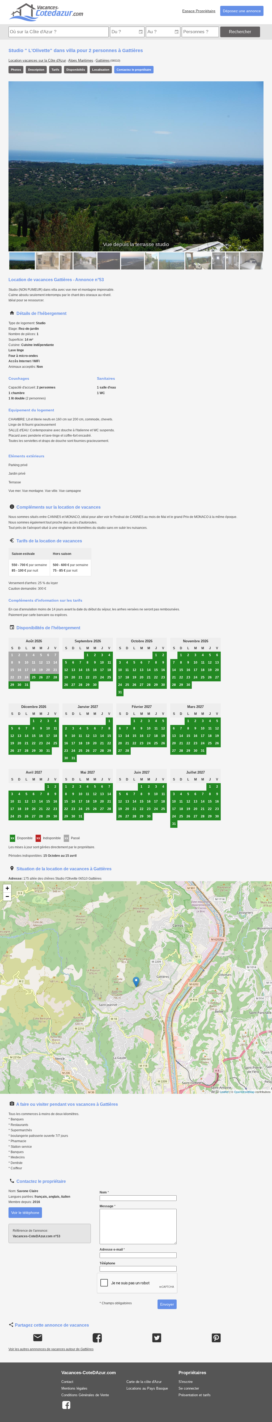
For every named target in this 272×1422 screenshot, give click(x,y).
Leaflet (224, 1092)
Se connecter (188, 1388)
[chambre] (251, 261)
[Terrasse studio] (198, 261)
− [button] (7, 896)
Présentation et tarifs (194, 1395)
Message (108, 1206)
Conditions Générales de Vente (85, 1395)
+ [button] (7, 888)
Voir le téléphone (25, 1212)
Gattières (103, 60)
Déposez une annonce (242, 11)
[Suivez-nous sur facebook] (66, 1405)
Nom (104, 1192)
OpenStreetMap (244, 1092)
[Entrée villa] (85, 261)
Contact (67, 1382)
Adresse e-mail (112, 1249)
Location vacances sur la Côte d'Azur (37, 60)
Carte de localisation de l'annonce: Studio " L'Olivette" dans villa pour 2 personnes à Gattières (135, 987)
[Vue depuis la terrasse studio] (22, 261)
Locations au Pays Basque (147, 1388)
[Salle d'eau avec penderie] (232, 261)
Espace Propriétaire (198, 11)
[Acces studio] (151, 261)
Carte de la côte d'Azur (144, 1382)
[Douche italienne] (219, 261)
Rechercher (240, 31)
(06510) (115, 60)
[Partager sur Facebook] (97, 1337)
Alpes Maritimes (80, 60)
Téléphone (107, 1263)
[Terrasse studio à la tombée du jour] (132, 261)
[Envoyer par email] (37, 1337)
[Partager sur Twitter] (157, 1337)
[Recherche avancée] (262, 31)
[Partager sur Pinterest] (216, 1337)
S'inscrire (185, 1382)
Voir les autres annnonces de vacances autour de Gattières (51, 1349)
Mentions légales (74, 1388)
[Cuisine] (47, 261)
